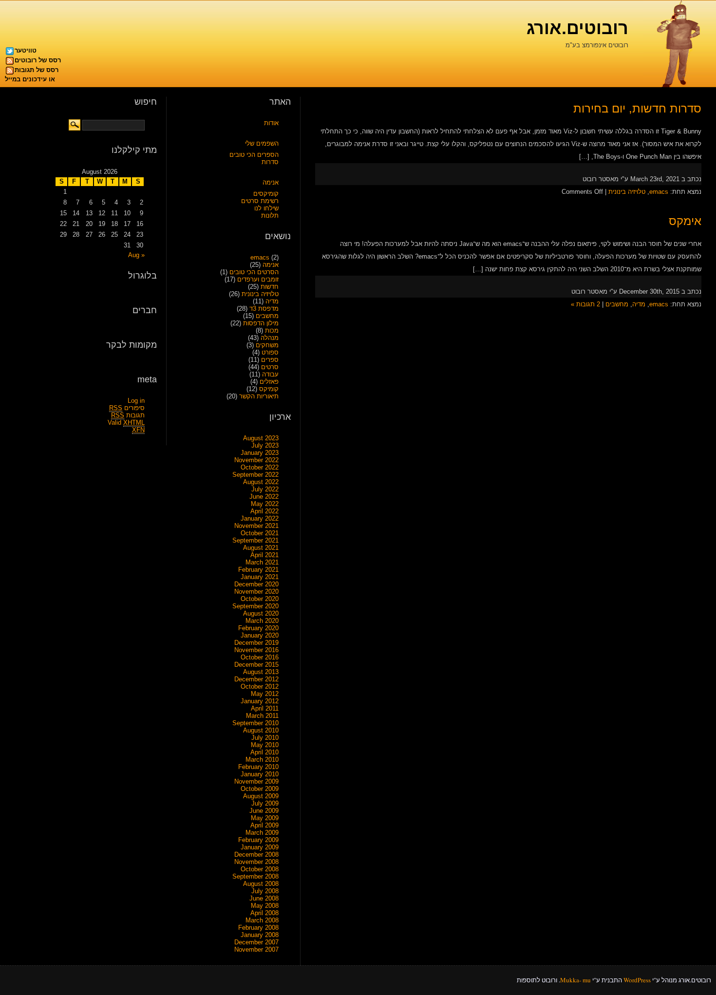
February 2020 (258, 628)
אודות (271, 123)
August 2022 (261, 482)
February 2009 (258, 840)
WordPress (637, 980)
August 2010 (261, 730)
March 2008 (262, 920)
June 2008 (264, 898)
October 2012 (260, 686)
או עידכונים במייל (30, 79)
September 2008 (255, 876)
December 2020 (256, 584)
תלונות (270, 215)
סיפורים (127, 408)
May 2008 (265, 905)
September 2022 (255, 474)
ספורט (270, 352)
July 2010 (265, 737)
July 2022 (265, 489)
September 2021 (255, 540)
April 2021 (264, 555)
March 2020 (262, 620)
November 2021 (256, 525)
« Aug (136, 255)
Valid (126, 422)
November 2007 (256, 949)
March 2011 (262, 715)
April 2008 (264, 913)
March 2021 (262, 562)
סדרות (270, 162)
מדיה (638, 304)
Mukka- (570, 980)
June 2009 (264, 810)
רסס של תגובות (36, 70)
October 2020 (260, 598)
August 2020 (261, 613)
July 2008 (265, 891)
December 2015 (256, 664)
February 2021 (258, 569)
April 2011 (265, 708)
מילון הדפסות (261, 323)
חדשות (270, 286)
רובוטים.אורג (577, 28)
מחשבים (616, 304)
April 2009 (264, 825)
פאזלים (269, 381)
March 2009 (262, 832)
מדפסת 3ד (264, 308)
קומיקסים (266, 193)
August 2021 (261, 547)
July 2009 (265, 803)
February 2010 (258, 766)
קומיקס (269, 389)
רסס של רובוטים (38, 60)
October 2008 (260, 869)
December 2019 (256, 642)
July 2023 (265, 445)
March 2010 (262, 759)
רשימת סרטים (260, 201)
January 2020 (260, 635)
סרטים (270, 367)
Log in (136, 400)
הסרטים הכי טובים (254, 272)
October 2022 (260, 467)
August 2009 (261, 796)
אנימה (271, 182)
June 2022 (264, 496)
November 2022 (256, 460)
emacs (658, 191)
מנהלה (270, 337)
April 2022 (264, 511)
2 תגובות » (585, 304)
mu (587, 980)
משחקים (267, 345)
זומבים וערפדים (258, 279)
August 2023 (261, 438)
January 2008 (260, 935)
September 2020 (255, 606)
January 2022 (260, 518)
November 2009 (256, 781)
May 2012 (265, 693)
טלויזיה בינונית (626, 191)
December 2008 (256, 854)
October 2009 (260, 788)
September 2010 (255, 723)
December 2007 (256, 942)
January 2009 (260, 847)
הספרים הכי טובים (254, 154)
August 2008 (261, 883)
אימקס (685, 220)
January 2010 (260, 774)
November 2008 (256, 861)
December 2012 (256, 679)
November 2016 (256, 650)
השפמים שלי (262, 143)
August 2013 (261, 672)
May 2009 (265, 818)
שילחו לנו (266, 208)
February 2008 (258, 927)
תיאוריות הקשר (259, 396)
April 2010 (264, 752)
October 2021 (260, 533)
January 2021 (260, 577)
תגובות (128, 415)
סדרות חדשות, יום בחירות (637, 108)
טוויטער (26, 50)
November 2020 (256, 591)
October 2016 (260, 657)
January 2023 (260, 452)
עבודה (270, 374)
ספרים (270, 359)
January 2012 (260, 701)
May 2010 (265, 745)
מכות (272, 330)
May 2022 (265, 503)
